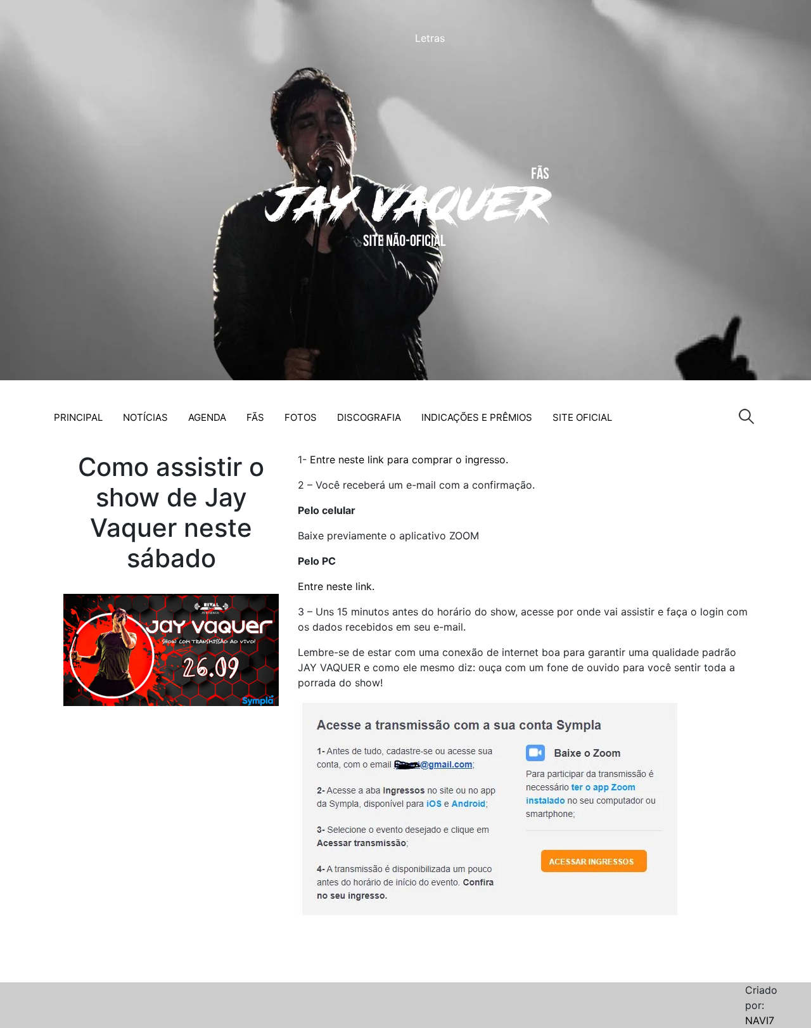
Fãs (255, 417)
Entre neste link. (338, 586)
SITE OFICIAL (582, 417)
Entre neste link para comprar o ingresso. (409, 459)
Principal (78, 417)
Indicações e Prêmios (476, 417)
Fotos (300, 417)
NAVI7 (759, 1020)
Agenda (207, 417)
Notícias (145, 417)
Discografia (369, 417)
